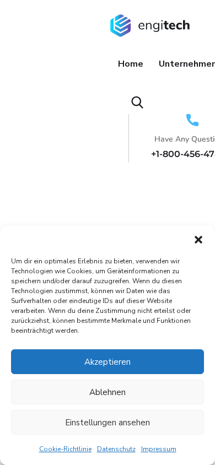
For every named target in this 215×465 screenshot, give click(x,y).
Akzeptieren (107, 361)
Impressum (158, 449)
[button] (198, 239)
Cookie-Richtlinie (65, 449)
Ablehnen (107, 392)
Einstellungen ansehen (107, 422)
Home (130, 64)
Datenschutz (116, 449)
